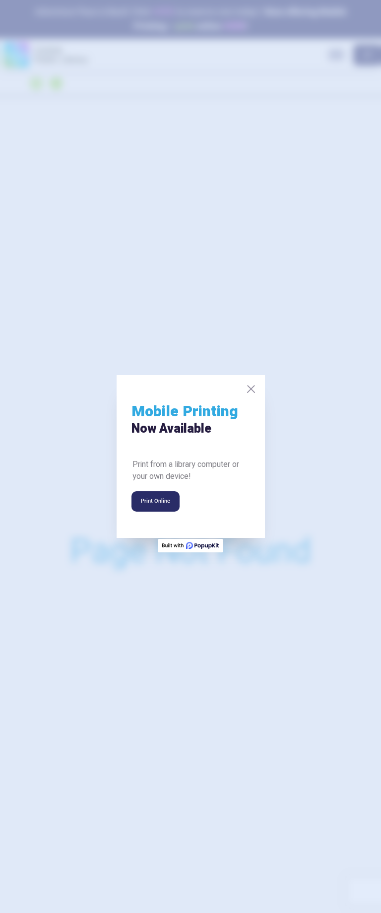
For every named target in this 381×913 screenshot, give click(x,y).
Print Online (155, 501)
